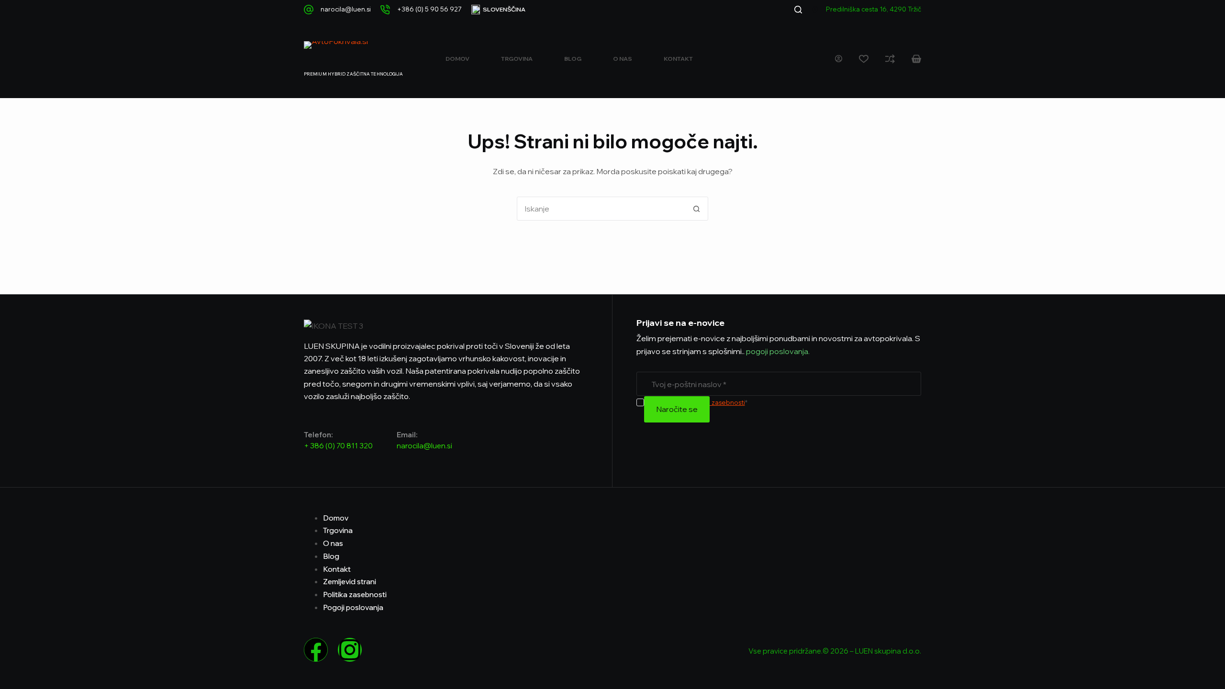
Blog (572, 58)
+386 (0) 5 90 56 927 (429, 9)
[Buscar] (798, 9)
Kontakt (678, 58)
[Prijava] (838, 58)
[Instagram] (350, 650)
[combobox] (601, 209)
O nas (622, 58)
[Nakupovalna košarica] (916, 59)
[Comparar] (890, 59)
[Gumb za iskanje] (696, 208)
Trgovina (517, 58)
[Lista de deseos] (864, 59)
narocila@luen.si (346, 9)
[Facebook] (316, 650)
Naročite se (677, 409)
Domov (457, 58)
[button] (498, 9)
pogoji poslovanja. (777, 351)
